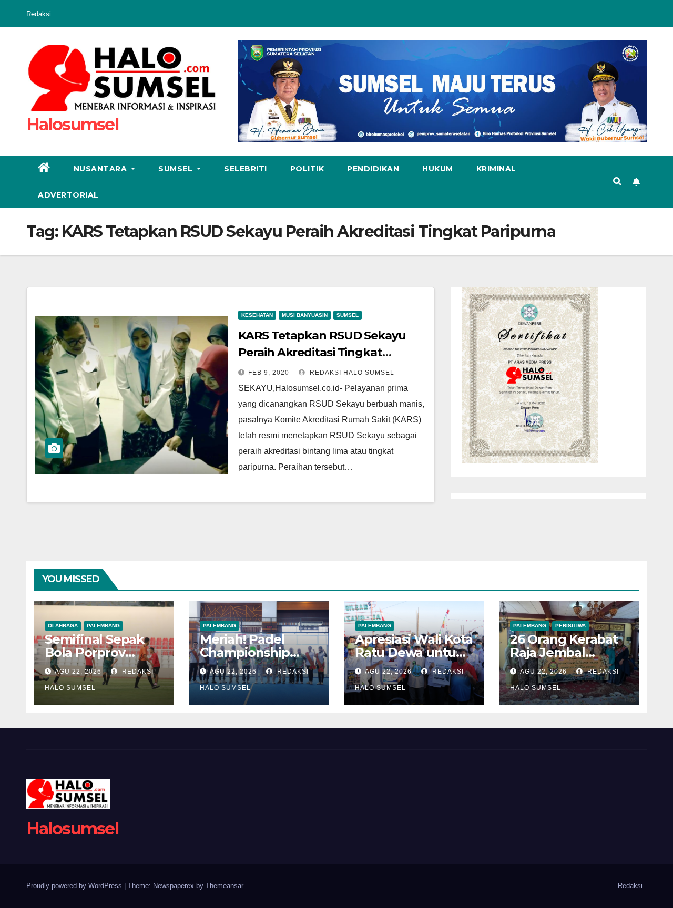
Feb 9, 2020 (268, 372)
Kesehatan (257, 315)
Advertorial (68, 195)
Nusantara (101, 168)
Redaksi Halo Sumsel (351, 372)
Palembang (103, 625)
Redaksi (38, 14)
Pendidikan (373, 168)
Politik (307, 168)
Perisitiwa (570, 625)
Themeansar (224, 886)
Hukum (437, 168)
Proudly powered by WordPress (75, 886)
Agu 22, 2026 (78, 671)
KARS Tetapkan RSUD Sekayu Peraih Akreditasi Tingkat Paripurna (322, 352)
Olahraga (63, 625)
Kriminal (496, 168)
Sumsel (176, 168)
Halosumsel (72, 124)
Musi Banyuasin (305, 315)
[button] (617, 181)
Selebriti (245, 168)
